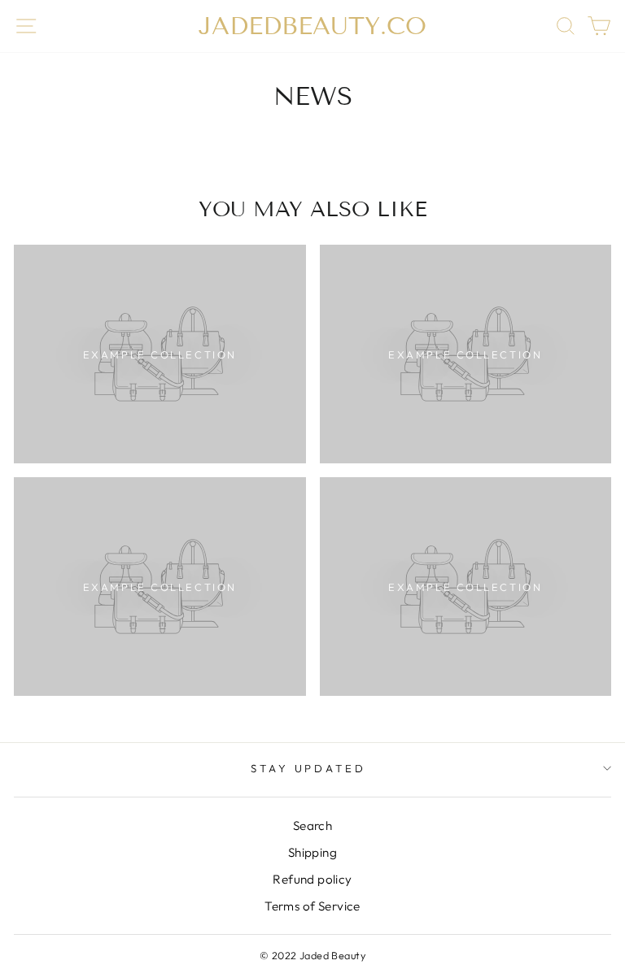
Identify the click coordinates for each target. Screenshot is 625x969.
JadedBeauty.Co (312, 26)
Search (312, 825)
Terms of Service (312, 906)
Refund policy (312, 879)
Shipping (312, 852)
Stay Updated (309, 768)
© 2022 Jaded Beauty (312, 955)
